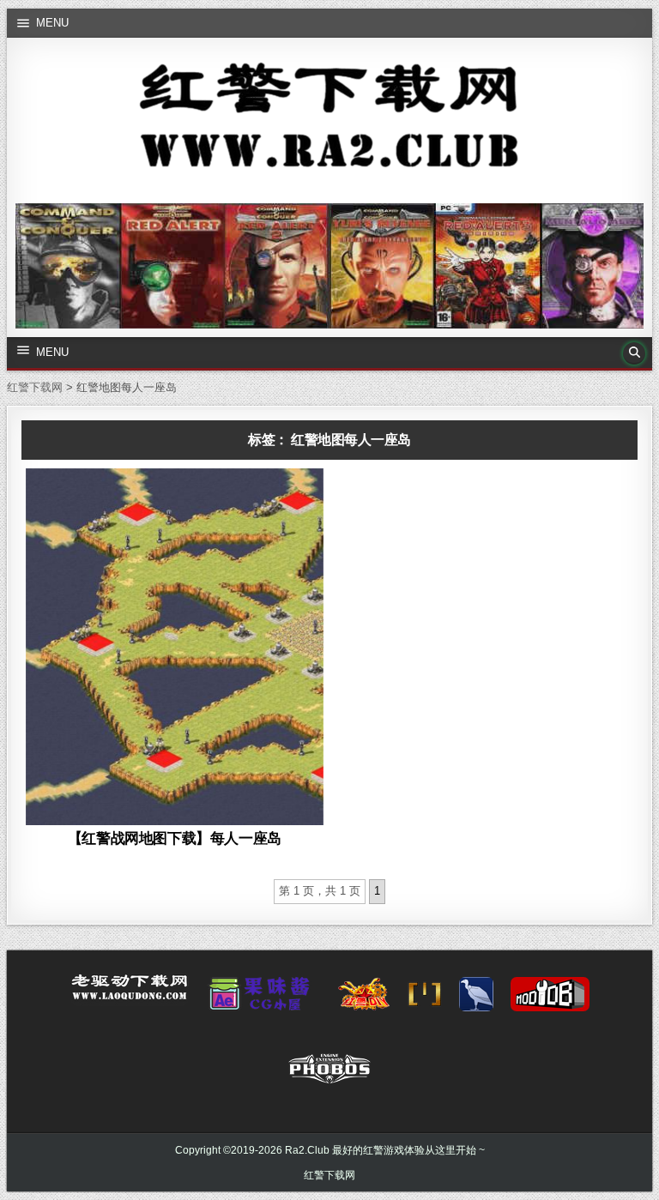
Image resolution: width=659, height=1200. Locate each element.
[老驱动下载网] (129, 994)
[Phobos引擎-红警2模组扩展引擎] (329, 1074)
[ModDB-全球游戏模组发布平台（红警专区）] (550, 999)
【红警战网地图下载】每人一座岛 (174, 838)
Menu (52, 22)
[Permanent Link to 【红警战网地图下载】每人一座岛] (174, 646)
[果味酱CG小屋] (263, 999)
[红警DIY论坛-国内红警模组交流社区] (363, 999)
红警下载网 (329, 1175)
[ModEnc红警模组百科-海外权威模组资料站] (425, 999)
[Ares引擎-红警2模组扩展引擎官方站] (476, 999)
